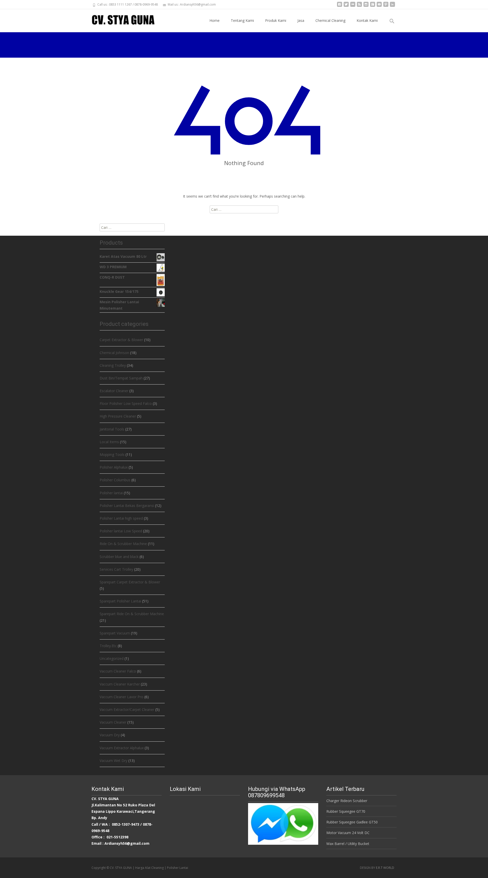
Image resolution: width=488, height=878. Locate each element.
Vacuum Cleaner (113, 722)
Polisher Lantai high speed (121, 518)
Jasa (300, 20)
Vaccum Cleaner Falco (118, 671)
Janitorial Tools (112, 429)
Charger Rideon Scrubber (346, 800)
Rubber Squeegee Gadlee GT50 (352, 822)
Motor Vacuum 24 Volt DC (348, 832)
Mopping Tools (112, 454)
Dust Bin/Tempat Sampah (121, 378)
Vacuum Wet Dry (113, 760)
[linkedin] (392, 6)
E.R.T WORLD (385, 868)
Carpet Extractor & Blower (121, 339)
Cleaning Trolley (113, 365)
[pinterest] (385, 6)
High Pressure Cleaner (118, 416)
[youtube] (379, 6)
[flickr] (352, 6)
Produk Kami (275, 20)
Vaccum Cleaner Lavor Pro (121, 696)
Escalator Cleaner (114, 390)
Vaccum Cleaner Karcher (120, 684)
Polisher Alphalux (114, 467)
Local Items (109, 441)
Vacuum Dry (110, 734)
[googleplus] (372, 6)
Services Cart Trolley (116, 569)
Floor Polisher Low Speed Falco (126, 403)
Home (214, 20)
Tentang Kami (242, 20)
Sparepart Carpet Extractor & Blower (130, 582)
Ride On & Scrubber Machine (123, 543)
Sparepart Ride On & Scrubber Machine (132, 613)
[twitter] (346, 6)
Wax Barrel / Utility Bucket (347, 843)
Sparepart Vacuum (115, 633)
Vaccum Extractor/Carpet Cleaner (127, 709)
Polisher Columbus (115, 479)
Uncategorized (112, 658)
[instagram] (366, 6)
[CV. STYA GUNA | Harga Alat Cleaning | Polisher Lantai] (119, 19)
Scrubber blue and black (119, 556)
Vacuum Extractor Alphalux (122, 747)
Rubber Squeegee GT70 (345, 811)
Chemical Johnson (114, 352)
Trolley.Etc (108, 645)
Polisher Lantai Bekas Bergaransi (127, 505)
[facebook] (339, 6)
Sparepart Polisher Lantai (120, 601)
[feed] (359, 6)
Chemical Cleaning (330, 20)
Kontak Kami (367, 20)
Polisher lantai (111, 492)
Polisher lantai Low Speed (121, 531)
